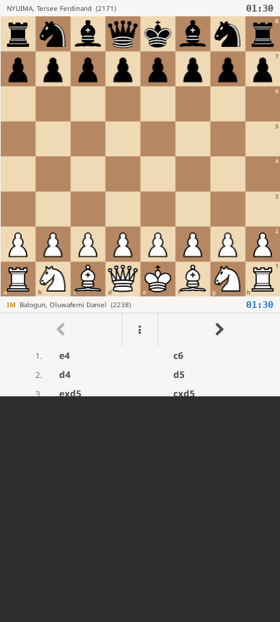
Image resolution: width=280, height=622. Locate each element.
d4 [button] (65, 374)
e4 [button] (64, 355)
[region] (140, 198)
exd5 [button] (70, 393)
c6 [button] (178, 355)
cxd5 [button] (184, 393)
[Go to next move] (219, 330)
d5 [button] (179, 374)
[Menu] (140, 330)
